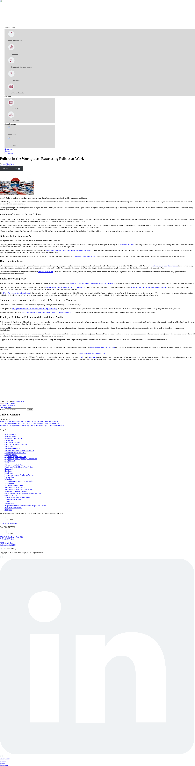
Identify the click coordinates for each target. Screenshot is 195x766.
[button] (100, 28)
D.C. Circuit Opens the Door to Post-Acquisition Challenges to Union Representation (30, 423)
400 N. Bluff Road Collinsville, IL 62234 (8, 544)
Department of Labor (12, 449)
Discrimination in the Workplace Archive (19, 451)
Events (7, 463)
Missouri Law (9, 483)
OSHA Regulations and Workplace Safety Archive (23, 493)
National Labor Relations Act (15, 487)
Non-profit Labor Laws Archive (16, 491)
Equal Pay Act (10, 461)
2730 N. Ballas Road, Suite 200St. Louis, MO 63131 (11, 538)
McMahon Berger (9, 164)
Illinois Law (9, 473)
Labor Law (9, 479)
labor (83, 357)
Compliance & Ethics (12, 442)
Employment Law (11, 455)
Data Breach (9, 446)
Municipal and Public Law (14, 485)
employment (92, 357)
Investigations (9, 477)
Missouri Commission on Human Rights (19, 481)
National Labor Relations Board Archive (19, 489)
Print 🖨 (5, 168)
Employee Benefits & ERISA (15, 453)
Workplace (8, 510)
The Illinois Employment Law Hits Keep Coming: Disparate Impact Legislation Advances (32, 425)
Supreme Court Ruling (13, 499)
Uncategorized (10, 504)
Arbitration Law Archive (13, 438)
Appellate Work (10, 436)
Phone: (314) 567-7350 (8, 523)
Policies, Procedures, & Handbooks (17, 497)
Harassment (9, 469)
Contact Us (4, 765)
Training (7, 501)
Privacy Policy (5, 759)
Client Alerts (9, 440)
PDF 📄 (17, 168)
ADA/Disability (10, 434)
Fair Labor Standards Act (13, 465)
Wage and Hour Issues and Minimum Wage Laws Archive (25, 506)
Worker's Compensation (13, 508)
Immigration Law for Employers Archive (19, 475)
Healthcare (8, 471)
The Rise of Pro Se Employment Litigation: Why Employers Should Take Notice (29, 421)
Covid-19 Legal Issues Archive (16, 444)
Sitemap (3, 761)
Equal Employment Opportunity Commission (21, 459)
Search (2, 409)
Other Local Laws (11, 495)
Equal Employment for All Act (15, 457)
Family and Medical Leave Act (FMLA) (19, 467)
